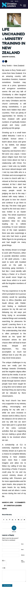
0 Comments (20, 502)
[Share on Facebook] (3, 519)
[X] (6, 61)
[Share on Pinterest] (9, 519)
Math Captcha (23, 561)
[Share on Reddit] (21, 519)
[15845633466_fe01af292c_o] (14, 20)
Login (12, 1)
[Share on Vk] (18, 519)
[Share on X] (6, 519)
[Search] (20, 5)
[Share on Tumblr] (15, 519)
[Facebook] (3, 61)
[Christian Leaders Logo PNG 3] (11, 5)
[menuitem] (12, 1)
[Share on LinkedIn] (12, 519)
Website (22, 555)
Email (22, 549)
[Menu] (24, 5)
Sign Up (16, 1)
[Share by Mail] (24, 519)
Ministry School (8, 57)
